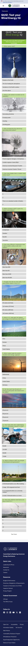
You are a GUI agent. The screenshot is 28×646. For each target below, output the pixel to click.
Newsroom (6, 567)
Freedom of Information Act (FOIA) (12, 585)
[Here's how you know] (14, 2)
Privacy (22, 624)
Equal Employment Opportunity (11, 639)
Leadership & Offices (8, 564)
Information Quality (8, 627)
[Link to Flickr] (20, 612)
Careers (5, 572)
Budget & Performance (9, 580)
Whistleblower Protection (10, 636)
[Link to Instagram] (7, 612)
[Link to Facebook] (4, 612)
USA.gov (5, 599)
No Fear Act (19, 627)
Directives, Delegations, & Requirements (13, 583)
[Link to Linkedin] (10, 612)
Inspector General (8, 588)
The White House (7, 601)
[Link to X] (17, 612)
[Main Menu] (3, 5)
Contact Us (6, 570)
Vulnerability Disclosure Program (11, 633)
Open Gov (6, 624)
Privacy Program (7, 591)
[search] (24, 5)
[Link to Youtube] (14, 612)
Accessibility (14, 624)
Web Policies (6, 630)
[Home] (14, 7)
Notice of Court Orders (9, 642)
